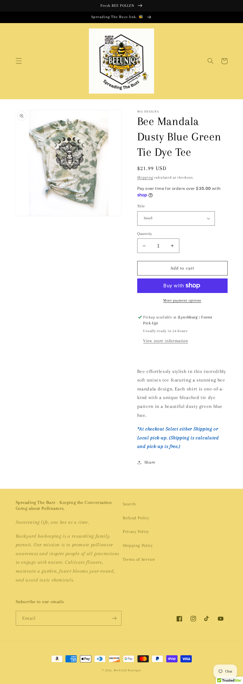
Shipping (145, 177)
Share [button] (150, 462)
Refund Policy (136, 517)
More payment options (182, 300)
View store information (165, 340)
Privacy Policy (136, 531)
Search (129, 504)
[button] (18, 61)
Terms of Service (139, 559)
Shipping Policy (138, 545)
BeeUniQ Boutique (127, 670)
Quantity (144, 233)
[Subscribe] (114, 618)
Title (141, 206)
